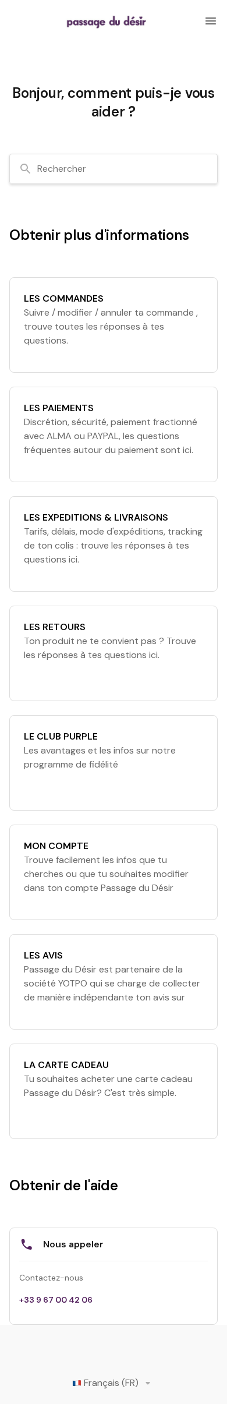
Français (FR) (111, 1383)
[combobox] (113, 169)
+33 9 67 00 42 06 (56, 1300)
